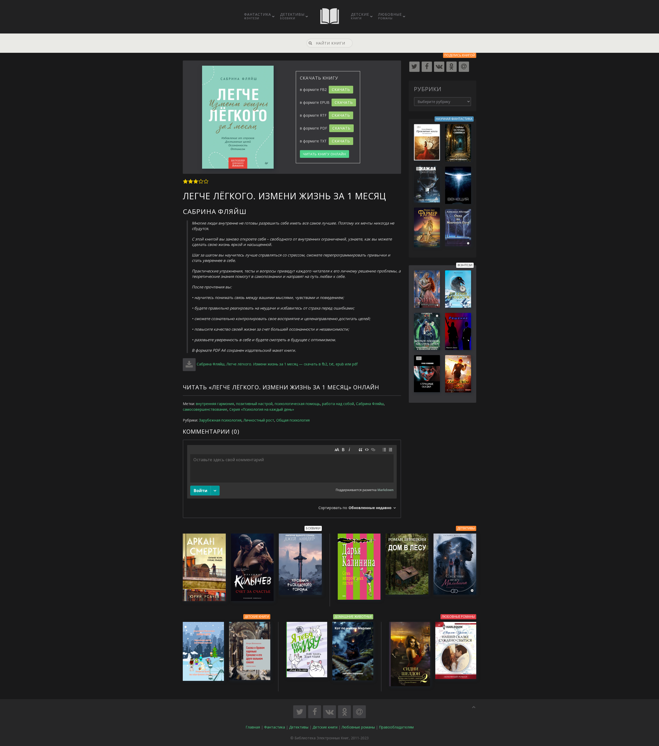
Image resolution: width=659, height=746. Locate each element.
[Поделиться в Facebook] (314, 711)
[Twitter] (414, 67)
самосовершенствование (205, 409)
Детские (360, 16)
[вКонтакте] (439, 67)
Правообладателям (396, 727)
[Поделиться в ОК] (344, 711)
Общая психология (293, 420)
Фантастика (257, 16)
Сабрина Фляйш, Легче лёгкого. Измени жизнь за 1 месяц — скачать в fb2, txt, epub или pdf (277, 364)
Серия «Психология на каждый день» (261, 409)
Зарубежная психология (220, 420)
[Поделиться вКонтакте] (329, 711)
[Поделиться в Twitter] (299, 711)
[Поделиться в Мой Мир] (359, 711)
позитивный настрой (254, 403)
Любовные (390, 16)
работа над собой (338, 403)
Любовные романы (358, 727)
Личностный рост (259, 420)
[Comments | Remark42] (292, 479)
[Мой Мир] (464, 67)
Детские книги (325, 727)
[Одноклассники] (451, 67)
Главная (253, 727)
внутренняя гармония (215, 403)
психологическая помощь (297, 403)
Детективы (292, 16)
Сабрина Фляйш (370, 403)
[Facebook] (427, 67)
